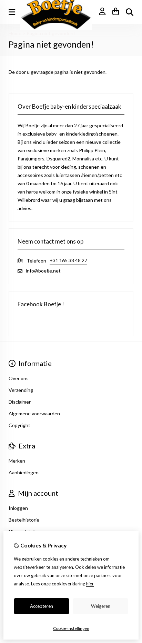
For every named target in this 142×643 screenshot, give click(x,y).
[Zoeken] (129, 12)
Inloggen (18, 508)
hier (90, 583)
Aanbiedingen (24, 472)
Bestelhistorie (24, 520)
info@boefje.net (43, 271)
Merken (17, 461)
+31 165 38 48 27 (68, 260)
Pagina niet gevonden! (51, 33)
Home (15, 33)
